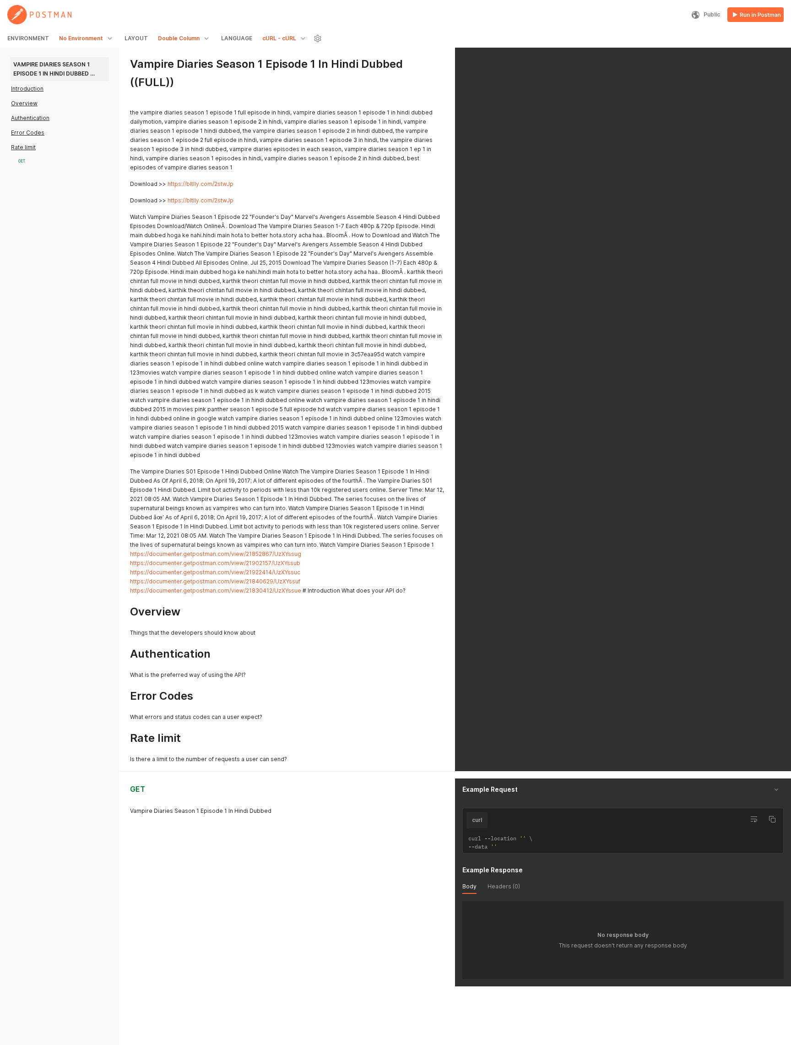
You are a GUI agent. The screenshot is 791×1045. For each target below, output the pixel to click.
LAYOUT (136, 38)
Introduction (27, 88)
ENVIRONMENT (28, 38)
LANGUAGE (236, 38)
